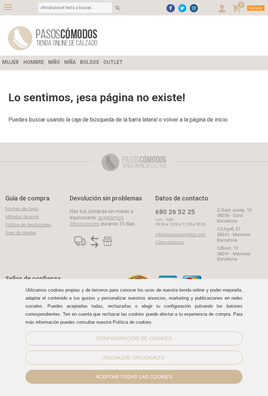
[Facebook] (170, 8)
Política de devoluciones (28, 224)
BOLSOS (89, 62)
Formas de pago (21, 208)
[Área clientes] (221, 9)
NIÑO (54, 62)
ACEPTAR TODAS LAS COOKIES (134, 377)
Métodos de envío (22, 216)
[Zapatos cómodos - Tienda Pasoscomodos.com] (52, 38)
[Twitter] (182, 8)
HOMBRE (33, 62)
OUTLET (113, 62)
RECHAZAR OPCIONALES (133, 357)
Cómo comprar (170, 242)
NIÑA (70, 62)
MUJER (10, 62)
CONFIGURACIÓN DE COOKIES (134, 338)
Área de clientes (20, 232)
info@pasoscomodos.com (180, 234)
